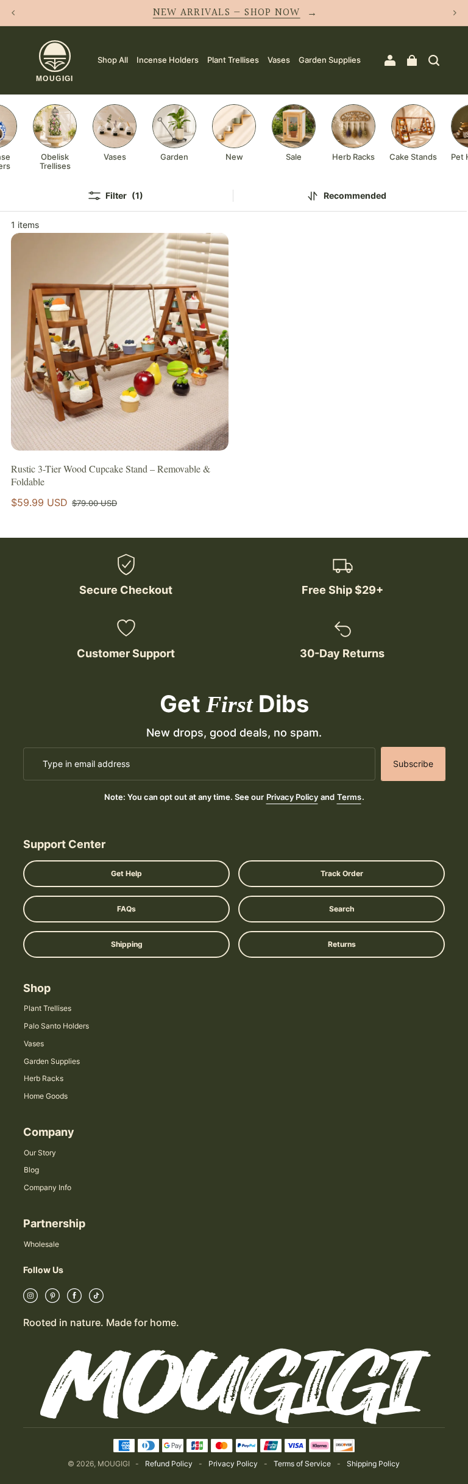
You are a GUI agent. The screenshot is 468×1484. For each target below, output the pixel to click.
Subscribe (413, 763)
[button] (433, 60)
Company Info (47, 1187)
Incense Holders (167, 60)
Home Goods (46, 1096)
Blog (31, 1169)
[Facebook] (74, 1299)
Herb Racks (43, 1078)
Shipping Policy (373, 1463)
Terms (349, 797)
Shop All (113, 60)
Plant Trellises (233, 60)
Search (341, 908)
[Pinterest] (52, 1299)
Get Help (126, 872)
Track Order (342, 872)
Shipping (127, 943)
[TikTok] (96, 1299)
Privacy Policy (292, 797)
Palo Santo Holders (56, 1025)
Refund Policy (169, 1463)
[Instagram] (30, 1299)
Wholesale (41, 1244)
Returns (342, 943)
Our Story (40, 1152)
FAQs (126, 908)
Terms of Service (302, 1463)
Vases (279, 60)
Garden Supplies (330, 60)
